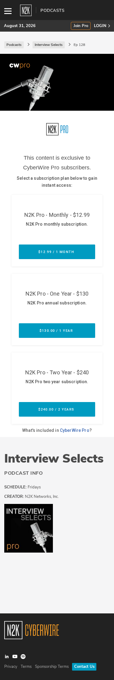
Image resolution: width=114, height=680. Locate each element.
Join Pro (81, 26)
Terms (26, 666)
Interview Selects (54, 458)
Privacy (10, 666)
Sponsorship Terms (52, 666)
